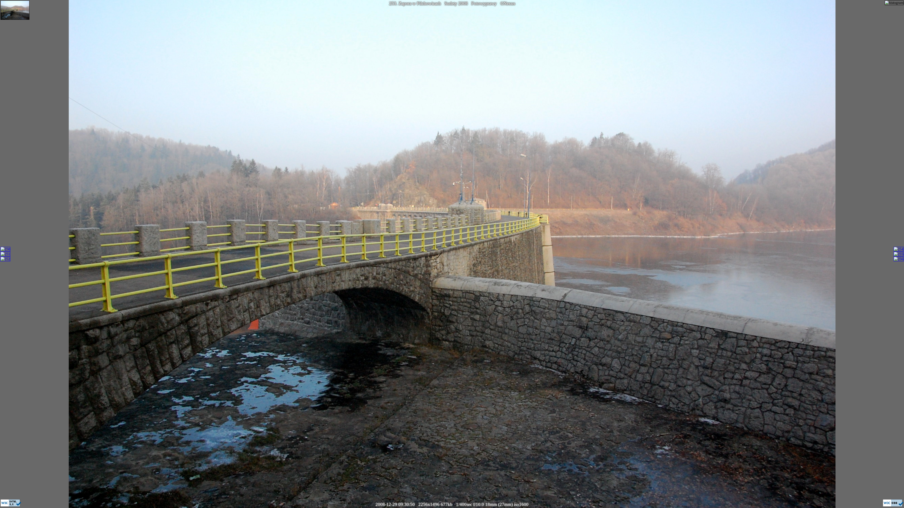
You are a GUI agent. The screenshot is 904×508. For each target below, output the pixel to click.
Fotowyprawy (484, 3)
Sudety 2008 (456, 3)
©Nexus (507, 3)
